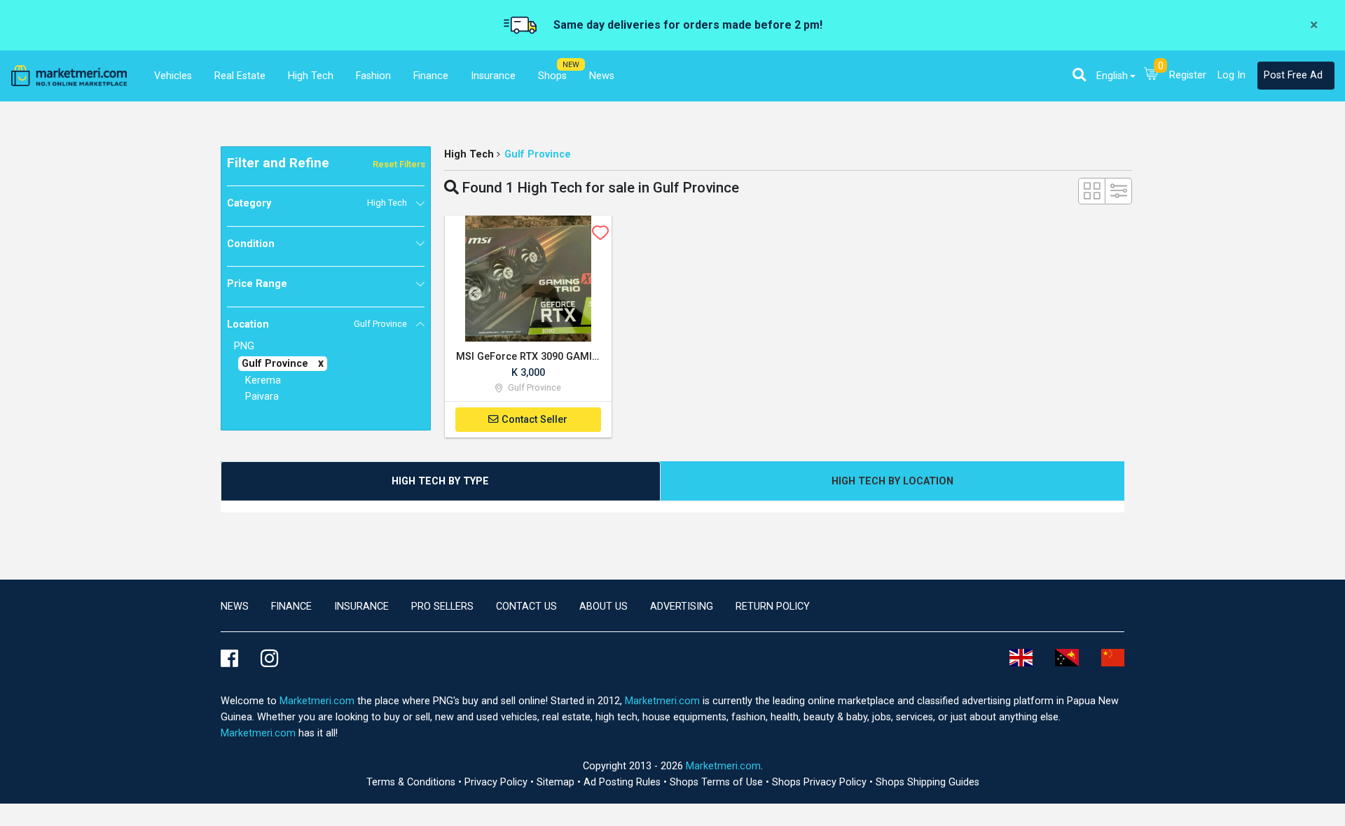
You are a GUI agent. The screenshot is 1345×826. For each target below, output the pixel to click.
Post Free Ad (1293, 75)
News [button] (601, 76)
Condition (251, 244)
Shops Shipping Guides (927, 782)
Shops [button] (552, 76)
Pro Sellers (442, 606)
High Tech (469, 154)
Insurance (361, 606)
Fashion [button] (373, 76)
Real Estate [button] (239, 76)
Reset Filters (399, 164)
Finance (291, 606)
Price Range (257, 284)
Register (1187, 75)
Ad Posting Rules (623, 782)
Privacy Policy (497, 782)
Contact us (526, 606)
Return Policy (773, 606)
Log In (1232, 75)
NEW (571, 64)
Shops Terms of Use (718, 782)
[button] (1079, 75)
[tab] (441, 481)
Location (317, 324)
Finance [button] (430, 76)
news (235, 606)
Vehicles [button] (173, 76)
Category (317, 203)
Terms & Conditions (412, 782)
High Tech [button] (310, 76)
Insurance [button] (493, 76)
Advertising (681, 606)
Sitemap (557, 782)
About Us (603, 606)
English (1112, 76)
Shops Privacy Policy (820, 782)
